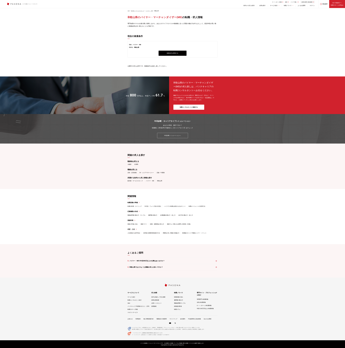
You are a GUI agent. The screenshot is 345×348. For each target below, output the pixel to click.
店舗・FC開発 (161, 172)
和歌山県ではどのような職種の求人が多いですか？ (145, 267)
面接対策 (130, 220)
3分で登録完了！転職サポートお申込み (337, 4)
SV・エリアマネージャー (146, 172)
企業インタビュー (156, 303)
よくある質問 (301, 5)
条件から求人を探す (249, 5)
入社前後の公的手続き (134, 233)
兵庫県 (136, 164)
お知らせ (130, 319)
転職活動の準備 (133, 202)
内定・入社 (131, 229)
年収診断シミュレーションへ (172, 135)
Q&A (129, 303)
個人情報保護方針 (148, 319)
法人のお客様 (207, 319)
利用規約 (138, 319)
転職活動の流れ (178, 297)
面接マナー (144, 224)
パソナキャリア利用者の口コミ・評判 (138, 306)
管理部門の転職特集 (202, 299)
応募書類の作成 (133, 211)
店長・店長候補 (132, 172)
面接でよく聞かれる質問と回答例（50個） (179, 224)
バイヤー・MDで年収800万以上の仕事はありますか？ (146, 261)
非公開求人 (208, 97)
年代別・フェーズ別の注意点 (153, 206)
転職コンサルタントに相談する (189, 107)
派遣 (286, 2)
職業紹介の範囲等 (162, 319)
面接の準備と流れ (133, 224)
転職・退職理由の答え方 (157, 224)
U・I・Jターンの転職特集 (204, 305)
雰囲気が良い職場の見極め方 (171, 233)
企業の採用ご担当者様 (306, 2)
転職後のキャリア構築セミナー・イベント (194, 233)
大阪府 (129, 164)
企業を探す (262, 5)
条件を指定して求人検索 (158, 297)
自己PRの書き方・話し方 (185, 215)
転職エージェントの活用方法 (197, 206)
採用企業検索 (155, 300)
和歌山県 (159, 181)
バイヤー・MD (150, 181)
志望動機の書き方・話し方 (167, 215)
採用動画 (154, 306)
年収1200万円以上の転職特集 (205, 308)
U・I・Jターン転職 (277, 2)
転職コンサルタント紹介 (135, 300)
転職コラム (177, 309)
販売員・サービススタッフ (135, 181)
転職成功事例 (178, 306)
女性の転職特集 (201, 302)
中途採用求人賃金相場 (194, 319)
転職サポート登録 (133, 309)
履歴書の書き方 (152, 215)
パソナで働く (294, 2)
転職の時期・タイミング (135, 206)
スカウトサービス (133, 312)
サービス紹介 (131, 297)
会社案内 (182, 319)
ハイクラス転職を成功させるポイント (175, 206)
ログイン (312, 5)
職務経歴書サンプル (180, 303)
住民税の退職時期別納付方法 (151, 233)
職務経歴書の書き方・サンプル (136, 215)
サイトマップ (173, 319)
